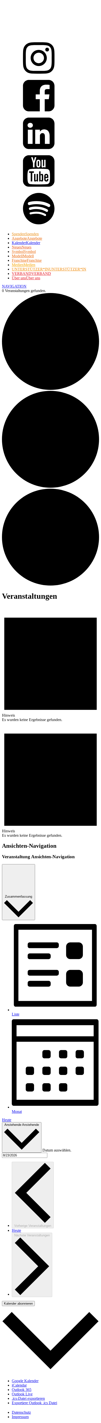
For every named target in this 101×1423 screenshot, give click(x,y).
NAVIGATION (14, 286)
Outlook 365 (21, 1390)
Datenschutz (21, 1412)
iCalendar (19, 1385)
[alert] (50, 664)
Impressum (20, 1417)
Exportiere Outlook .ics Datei (34, 1403)
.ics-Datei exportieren (28, 1398)
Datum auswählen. (56, 1150)
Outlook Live (22, 1394)
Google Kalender (25, 1381)
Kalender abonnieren (18, 1303)
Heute (6, 1120)
